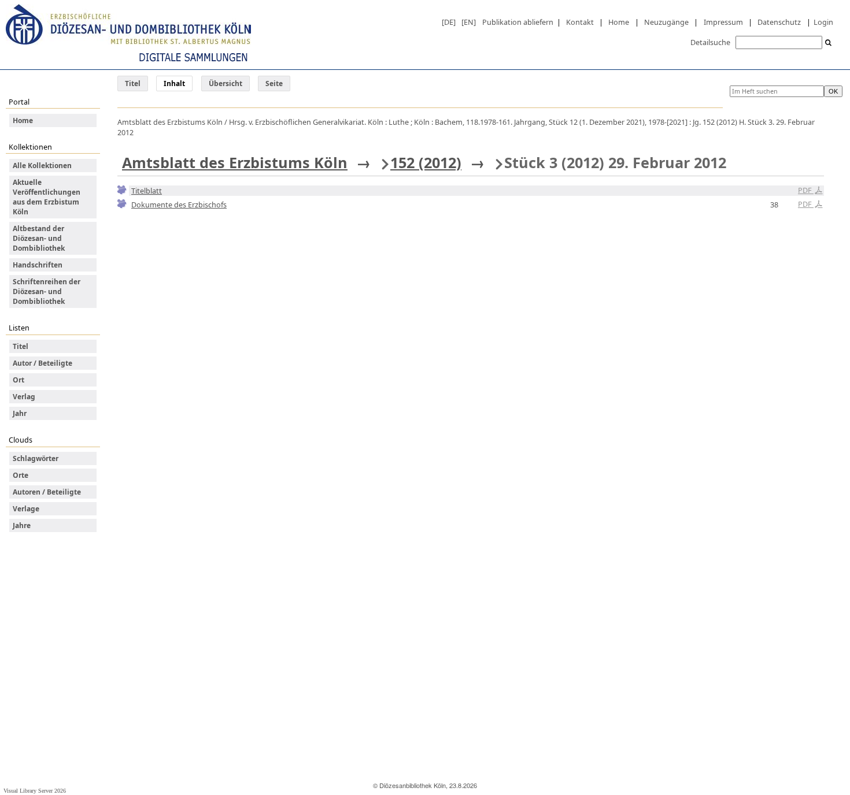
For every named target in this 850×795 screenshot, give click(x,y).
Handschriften (37, 265)
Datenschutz (779, 22)
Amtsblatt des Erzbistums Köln (235, 162)
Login (823, 22)
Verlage (26, 509)
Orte (20, 475)
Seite (274, 83)
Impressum (723, 22)
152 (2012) (425, 162)
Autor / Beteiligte (42, 363)
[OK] (828, 43)
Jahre (22, 525)
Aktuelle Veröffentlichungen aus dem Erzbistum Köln (46, 197)
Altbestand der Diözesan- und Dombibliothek (39, 238)
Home (618, 22)
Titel (133, 83)
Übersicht (225, 83)
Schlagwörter (35, 458)
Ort (18, 380)
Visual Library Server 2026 (34, 790)
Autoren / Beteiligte (47, 492)
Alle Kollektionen (42, 165)
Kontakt (580, 22)
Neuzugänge (666, 22)
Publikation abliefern (517, 22)
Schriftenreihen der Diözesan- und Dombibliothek (46, 291)
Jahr (20, 413)
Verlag (24, 397)
